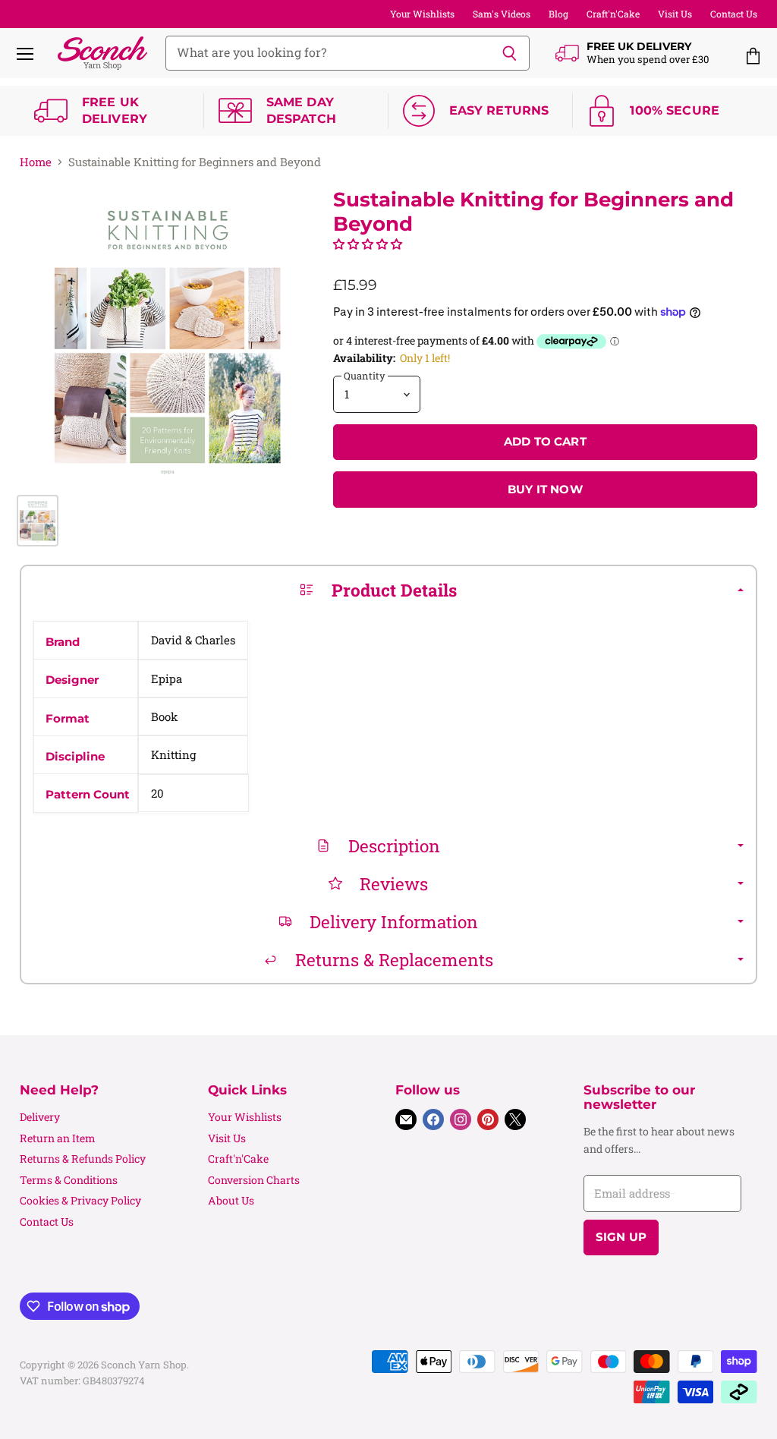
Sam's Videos (501, 13)
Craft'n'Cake (613, 13)
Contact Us (733, 13)
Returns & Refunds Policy (83, 1158)
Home (36, 162)
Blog (558, 13)
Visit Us (675, 13)
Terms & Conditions (69, 1180)
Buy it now (545, 489)
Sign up (621, 1237)
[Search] (509, 53)
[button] (367, 243)
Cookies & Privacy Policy (80, 1200)
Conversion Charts (254, 1180)
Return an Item (58, 1138)
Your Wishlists (422, 13)
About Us (231, 1200)
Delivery (40, 1117)
